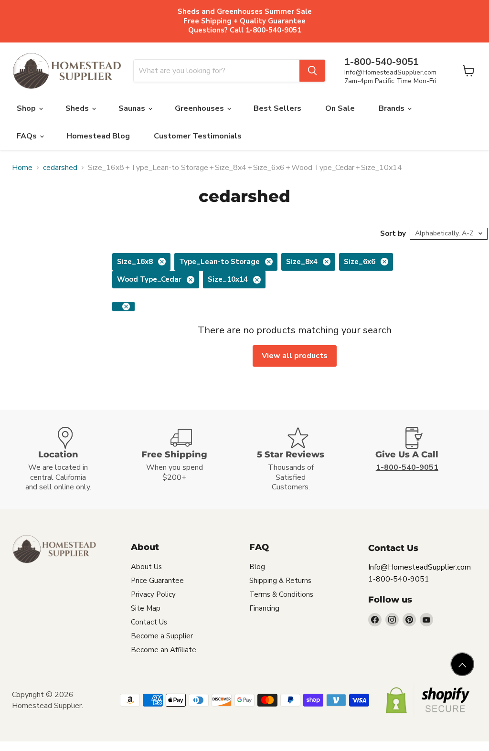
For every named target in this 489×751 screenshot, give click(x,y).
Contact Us (149, 622)
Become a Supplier (162, 636)
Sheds (78, 108)
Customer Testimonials (198, 136)
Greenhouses (200, 108)
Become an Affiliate (163, 650)
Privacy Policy (153, 594)
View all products (295, 355)
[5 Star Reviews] (302, 460)
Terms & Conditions (281, 594)
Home (22, 167)
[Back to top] (462, 664)
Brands (392, 108)
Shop (27, 108)
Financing (264, 608)
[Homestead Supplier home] (67, 71)
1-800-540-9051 (398, 579)
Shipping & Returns (280, 580)
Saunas (132, 108)
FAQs (28, 136)
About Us (146, 566)
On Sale (340, 108)
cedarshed (60, 167)
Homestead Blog (98, 136)
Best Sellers (277, 108)
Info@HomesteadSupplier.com (390, 72)
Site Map (145, 608)
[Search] (312, 71)
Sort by (393, 234)
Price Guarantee (157, 580)
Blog (257, 566)
